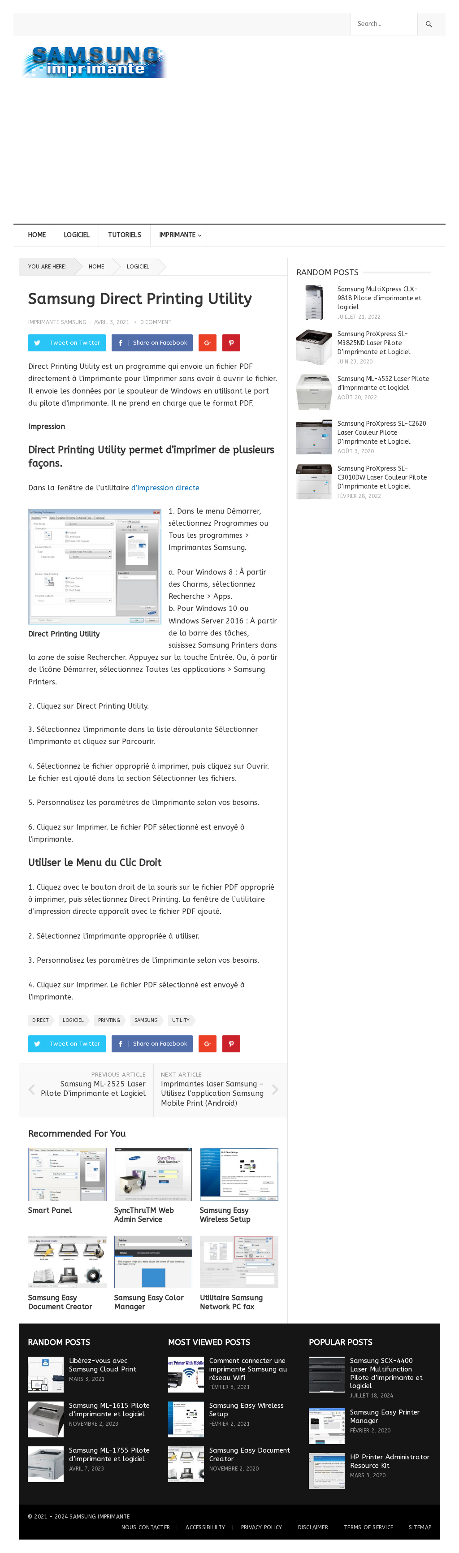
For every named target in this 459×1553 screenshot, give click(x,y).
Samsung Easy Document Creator (60, 1302)
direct (40, 1020)
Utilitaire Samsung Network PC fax (231, 1302)
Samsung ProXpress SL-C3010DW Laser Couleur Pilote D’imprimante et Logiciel (382, 477)
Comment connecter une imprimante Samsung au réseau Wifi (248, 1369)
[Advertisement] (229, 156)
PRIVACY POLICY (261, 1527)
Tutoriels (124, 235)
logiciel (73, 1020)
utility (181, 1020)
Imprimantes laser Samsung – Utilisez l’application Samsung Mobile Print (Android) (212, 1093)
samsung (146, 1020)
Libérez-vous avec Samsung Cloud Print (102, 1365)
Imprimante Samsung (57, 322)
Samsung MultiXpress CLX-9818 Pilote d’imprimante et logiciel (380, 298)
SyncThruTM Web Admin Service (144, 1215)
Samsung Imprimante (99, 1517)
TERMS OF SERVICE (368, 1527)
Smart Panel (50, 1210)
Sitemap (420, 1527)
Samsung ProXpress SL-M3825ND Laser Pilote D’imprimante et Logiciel (374, 343)
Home (37, 235)
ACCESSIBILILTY (205, 1527)
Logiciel (77, 235)
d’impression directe (165, 488)
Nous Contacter (145, 1527)
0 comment (156, 322)
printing (109, 1020)
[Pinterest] (231, 342)
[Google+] (208, 342)
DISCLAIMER (313, 1527)
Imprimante (178, 235)
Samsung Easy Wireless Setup (225, 1215)
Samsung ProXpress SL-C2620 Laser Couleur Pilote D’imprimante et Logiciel (382, 433)
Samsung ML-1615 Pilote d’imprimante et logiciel (109, 1410)
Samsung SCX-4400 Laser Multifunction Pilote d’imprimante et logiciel (386, 1373)
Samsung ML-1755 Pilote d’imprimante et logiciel (109, 1454)
